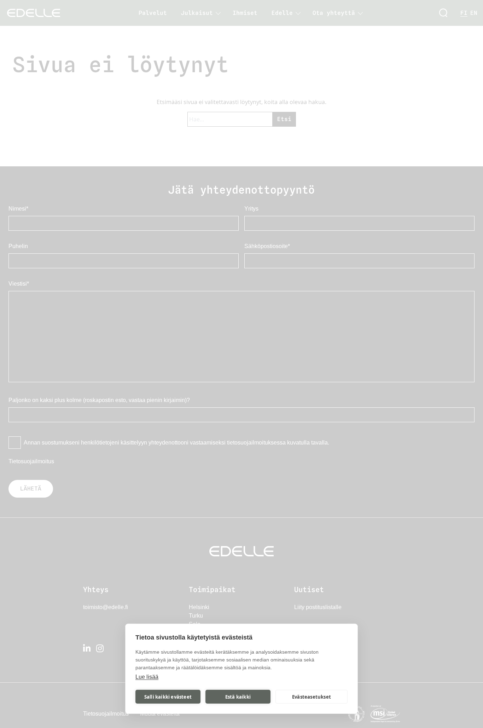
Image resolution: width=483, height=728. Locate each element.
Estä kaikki (238, 697)
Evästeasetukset (311, 697)
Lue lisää (146, 677)
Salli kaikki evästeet (168, 697)
